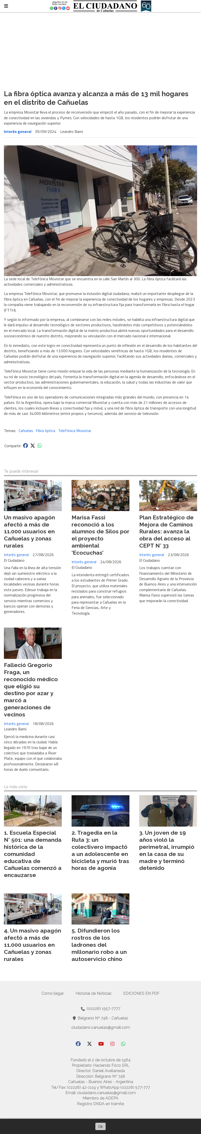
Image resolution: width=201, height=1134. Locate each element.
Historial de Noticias (93, 993)
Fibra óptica (45, 430)
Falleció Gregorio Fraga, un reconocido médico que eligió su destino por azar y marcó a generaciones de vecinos (31, 690)
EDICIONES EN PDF (141, 993)
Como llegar (52, 993)
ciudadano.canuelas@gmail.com (100, 1027)
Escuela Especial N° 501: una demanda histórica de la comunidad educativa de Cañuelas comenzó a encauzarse (33, 853)
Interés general (17, 131)
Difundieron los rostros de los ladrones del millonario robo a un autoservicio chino (99, 944)
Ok (100, 1126)
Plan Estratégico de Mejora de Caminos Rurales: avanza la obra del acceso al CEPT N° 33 (166, 531)
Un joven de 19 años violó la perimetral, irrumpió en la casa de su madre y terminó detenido (166, 850)
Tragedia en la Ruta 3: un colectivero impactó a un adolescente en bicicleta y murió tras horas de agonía (100, 850)
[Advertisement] (100, 49)
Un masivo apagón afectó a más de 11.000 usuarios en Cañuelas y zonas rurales (29, 531)
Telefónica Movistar (74, 430)
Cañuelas (26, 430)
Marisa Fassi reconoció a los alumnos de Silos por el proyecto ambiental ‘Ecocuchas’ (100, 535)
